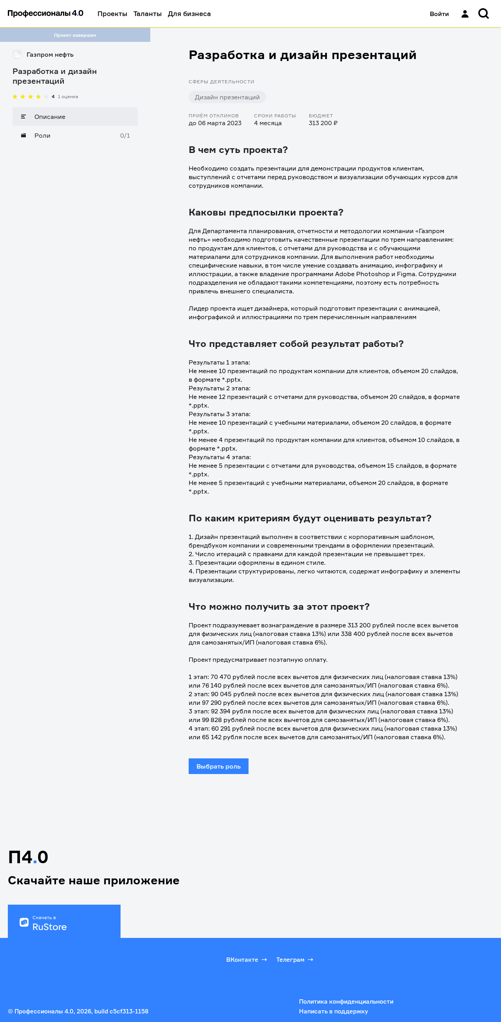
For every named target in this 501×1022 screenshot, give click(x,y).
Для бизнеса (189, 13)
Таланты (147, 13)
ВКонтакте (242, 959)
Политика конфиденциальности (346, 1001)
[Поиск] (483, 13)
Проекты (112, 13)
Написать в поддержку (333, 1011)
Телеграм (290, 959)
